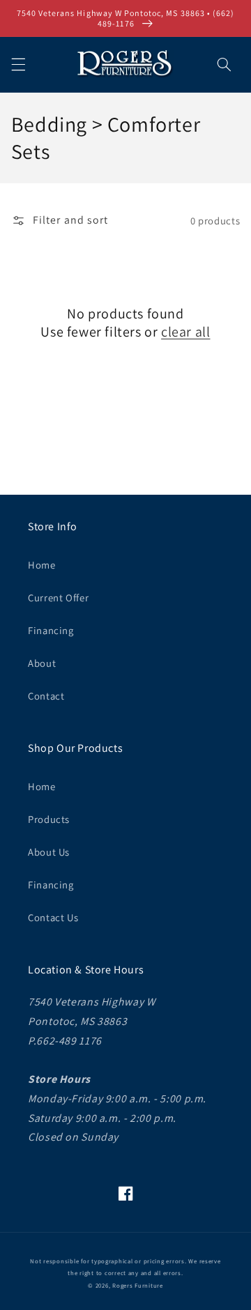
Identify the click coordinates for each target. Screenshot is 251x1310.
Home (42, 564)
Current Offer (58, 597)
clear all (185, 332)
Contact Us (53, 917)
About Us (49, 851)
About (42, 663)
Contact (46, 695)
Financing (51, 630)
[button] (18, 64)
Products (49, 819)
